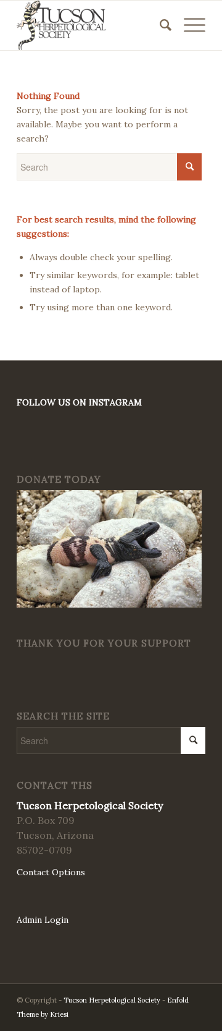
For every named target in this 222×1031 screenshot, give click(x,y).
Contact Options (51, 872)
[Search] (159, 25)
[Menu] (188, 25)
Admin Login (42, 919)
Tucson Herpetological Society (112, 1000)
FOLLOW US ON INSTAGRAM (79, 402)
